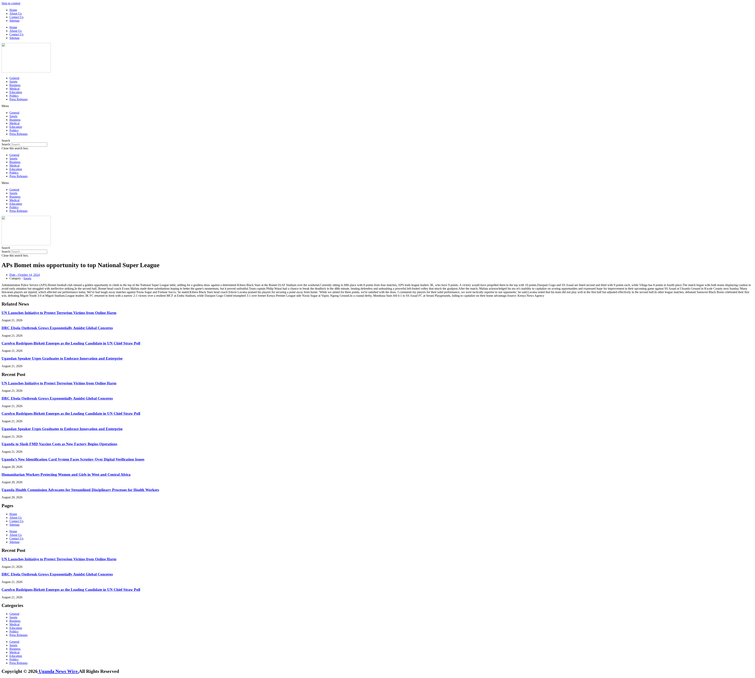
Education (15, 92)
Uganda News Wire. (58, 671)
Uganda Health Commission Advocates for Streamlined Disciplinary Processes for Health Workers (80, 490)
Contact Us (16, 17)
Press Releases (18, 99)
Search (6, 144)
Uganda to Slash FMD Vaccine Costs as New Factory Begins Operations (59, 444)
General (14, 78)
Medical (14, 88)
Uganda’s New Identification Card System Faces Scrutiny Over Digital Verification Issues (73, 459)
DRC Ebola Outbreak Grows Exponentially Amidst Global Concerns (57, 328)
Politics (13, 95)
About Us (15, 13)
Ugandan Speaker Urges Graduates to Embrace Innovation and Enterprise (62, 358)
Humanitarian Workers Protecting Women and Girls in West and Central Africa (66, 474)
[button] (377, 106)
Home (13, 10)
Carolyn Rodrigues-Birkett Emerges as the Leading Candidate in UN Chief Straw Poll (71, 343)
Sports (13, 81)
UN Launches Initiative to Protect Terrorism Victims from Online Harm (59, 313)
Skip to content (11, 3)
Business (14, 85)
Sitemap (14, 20)
